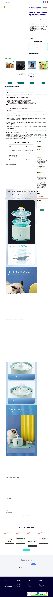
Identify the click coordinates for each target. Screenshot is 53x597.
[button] (29, 53)
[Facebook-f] (5, 586)
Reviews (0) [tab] (14, 86)
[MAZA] (40, 197)
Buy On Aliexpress (38, 41)
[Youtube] (47, 2)
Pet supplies (32, 7)
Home (29, 7)
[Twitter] (45, 2)
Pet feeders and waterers (38, 7)
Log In (42, 209)
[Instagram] (7, 586)
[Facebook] (44, 2)
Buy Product (9, 543)
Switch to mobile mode (9, 90)
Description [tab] (7, 86)
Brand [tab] (11, 86)
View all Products (39, 141)
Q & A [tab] (17, 86)
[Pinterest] (9, 586)
